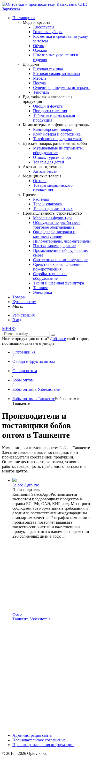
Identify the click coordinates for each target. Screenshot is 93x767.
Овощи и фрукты (48, 106)
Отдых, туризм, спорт (52, 157)
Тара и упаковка (47, 204)
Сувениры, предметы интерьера (61, 87)
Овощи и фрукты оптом (33, 361)
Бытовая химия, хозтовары (56, 73)
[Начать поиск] (53, 335)
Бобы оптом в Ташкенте (33, 398)
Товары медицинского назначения (53, 187)
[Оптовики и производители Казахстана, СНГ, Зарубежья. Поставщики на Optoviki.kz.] (46, 9)
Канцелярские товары (52, 129)
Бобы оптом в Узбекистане (36, 389)
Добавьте (58, 338)
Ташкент (20, 619)
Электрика (42, 292)
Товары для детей (48, 162)
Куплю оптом (24, 301)
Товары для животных (53, 208)
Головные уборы (48, 31)
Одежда (40, 50)
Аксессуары (43, 27)
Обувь (38, 45)
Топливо (40, 287)
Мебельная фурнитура (52, 218)
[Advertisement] (46, 575)
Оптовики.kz (23, 352)
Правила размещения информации (43, 744)
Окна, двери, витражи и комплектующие (54, 234)
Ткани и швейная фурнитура (58, 283)
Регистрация (23, 315)
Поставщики (23, 18)
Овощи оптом (24, 371)
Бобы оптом (23, 380)
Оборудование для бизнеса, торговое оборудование (57, 224)
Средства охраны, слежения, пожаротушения (58, 266)
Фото (17, 614)
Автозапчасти (45, 171)
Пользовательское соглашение (39, 740)
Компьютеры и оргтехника (57, 134)
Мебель (39, 78)
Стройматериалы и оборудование (50, 276)
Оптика (40, 180)
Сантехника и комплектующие (60, 260)
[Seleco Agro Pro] (14, 480)
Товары (19, 297)
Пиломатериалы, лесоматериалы (62, 241)
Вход (16, 320)
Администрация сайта (32, 735)
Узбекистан (40, 619)
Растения (41, 199)
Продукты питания (50, 111)
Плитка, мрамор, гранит (54, 246)
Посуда (39, 83)
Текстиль (41, 92)
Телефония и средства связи (57, 139)
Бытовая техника (48, 69)
